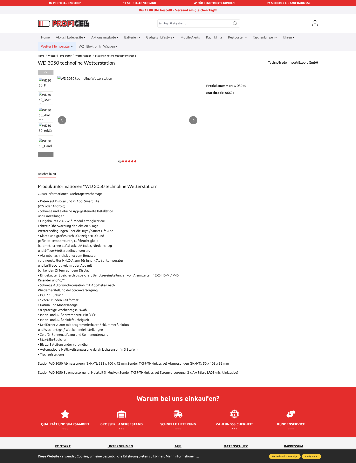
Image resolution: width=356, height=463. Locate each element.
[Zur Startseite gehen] (63, 23)
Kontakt (63, 446)
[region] (118, 120)
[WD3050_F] (127, 120)
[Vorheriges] (62, 120)
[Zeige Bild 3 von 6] (126, 161)
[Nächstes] (193, 120)
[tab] (47, 174)
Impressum (293, 446)
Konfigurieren (311, 456)
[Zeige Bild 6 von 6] (135, 161)
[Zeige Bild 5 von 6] (132, 161)
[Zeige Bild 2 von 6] (123, 161)
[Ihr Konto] (315, 23)
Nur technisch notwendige (284, 456)
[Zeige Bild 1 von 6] (120, 161)
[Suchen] (235, 23)
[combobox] (194, 23)
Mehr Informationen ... (182, 456)
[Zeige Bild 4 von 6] (129, 161)
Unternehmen (120, 446)
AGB (178, 446)
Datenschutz (236, 446)
